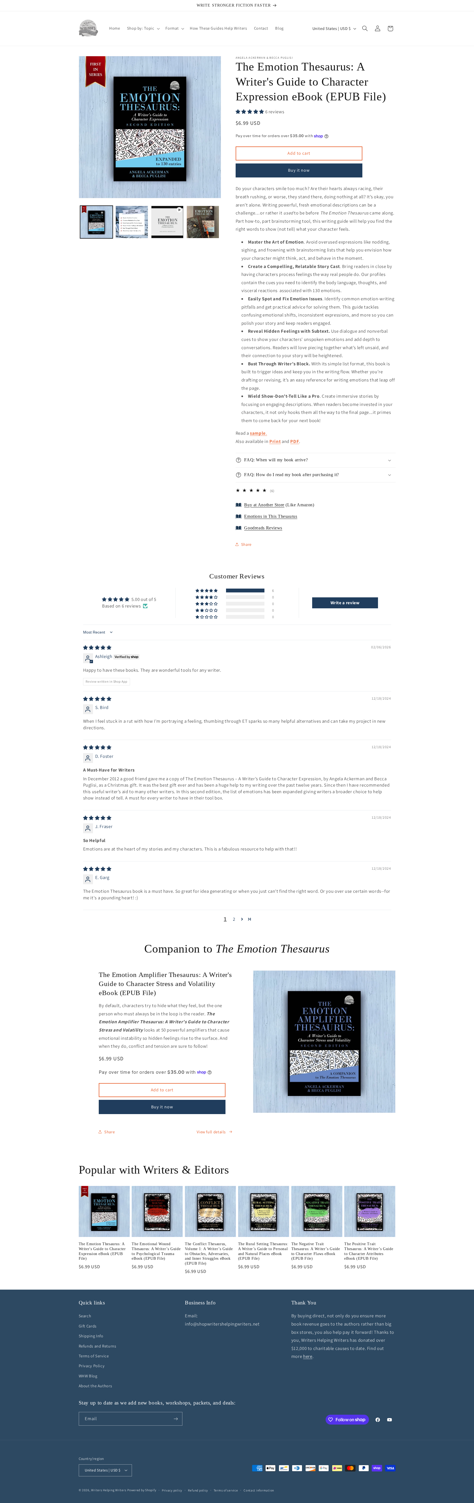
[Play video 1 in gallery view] (167, 222)
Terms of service (226, 1490)
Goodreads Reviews (263, 528)
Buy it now (299, 170)
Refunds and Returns (97, 1346)
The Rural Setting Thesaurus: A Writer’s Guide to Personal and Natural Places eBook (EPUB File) (263, 1251)
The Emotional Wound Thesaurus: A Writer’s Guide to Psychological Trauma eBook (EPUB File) (156, 1251)
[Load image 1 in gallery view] (96, 222)
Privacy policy (172, 1490)
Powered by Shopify (141, 1490)
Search (85, 1315)
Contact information (259, 1490)
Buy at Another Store (264, 504)
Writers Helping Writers (108, 1490)
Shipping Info (91, 1335)
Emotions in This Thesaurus (270, 516)
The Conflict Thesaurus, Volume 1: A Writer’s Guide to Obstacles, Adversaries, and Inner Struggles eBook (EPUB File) (209, 1253)
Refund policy (198, 1490)
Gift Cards (88, 1326)
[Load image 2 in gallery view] (131, 222)
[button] (142, 28)
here (307, 1356)
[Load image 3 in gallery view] (203, 222)
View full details (211, 1131)
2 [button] (234, 919)
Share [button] (246, 544)
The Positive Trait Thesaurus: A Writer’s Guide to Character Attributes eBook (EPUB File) (368, 1251)
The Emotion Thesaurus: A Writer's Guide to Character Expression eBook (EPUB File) (102, 1251)
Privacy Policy (92, 1365)
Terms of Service (94, 1355)
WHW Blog (88, 1375)
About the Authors (95, 1385)
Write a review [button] (345, 603)
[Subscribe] (175, 1418)
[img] (97, 648)
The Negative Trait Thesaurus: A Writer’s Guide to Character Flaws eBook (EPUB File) (315, 1251)
